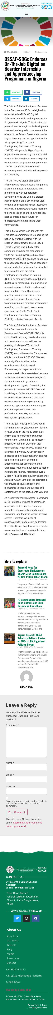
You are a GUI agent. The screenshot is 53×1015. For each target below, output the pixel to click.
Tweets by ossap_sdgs (18, 989)
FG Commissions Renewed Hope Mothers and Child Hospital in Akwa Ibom (32, 603)
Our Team (12, 940)
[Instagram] (26, 918)
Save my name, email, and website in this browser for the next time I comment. (26, 803)
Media (10, 953)
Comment (12, 725)
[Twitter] (17, 918)
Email (10, 774)
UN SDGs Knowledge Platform (24, 975)
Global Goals (13, 981)
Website (10, 786)
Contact (11, 962)
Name (10, 763)
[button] (26, 13)
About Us (12, 936)
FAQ (9, 949)
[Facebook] (35, 918)
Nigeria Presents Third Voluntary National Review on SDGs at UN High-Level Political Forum (31, 639)
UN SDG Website (16, 969)
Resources (13, 958)
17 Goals (11, 945)
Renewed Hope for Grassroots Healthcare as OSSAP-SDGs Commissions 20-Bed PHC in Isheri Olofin (33, 572)
